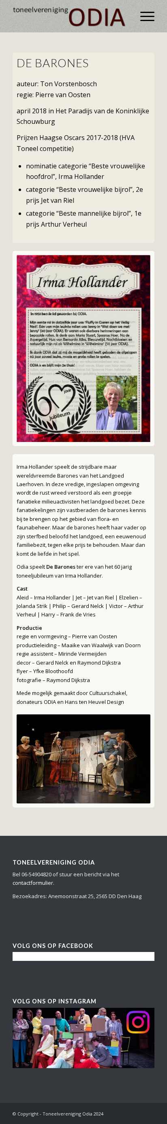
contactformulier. (33, 882)
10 (113, 793)
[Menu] (143, 16)
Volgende (132, 348)
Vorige (35, 348)
